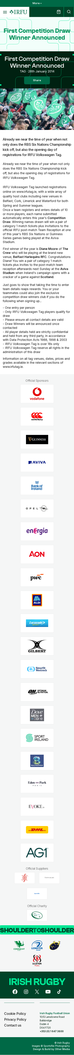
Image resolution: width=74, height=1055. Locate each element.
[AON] (37, 554)
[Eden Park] (37, 783)
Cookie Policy (15, 1014)
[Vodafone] (37, 394)
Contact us (12, 1025)
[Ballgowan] (37, 761)
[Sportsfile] (37, 894)
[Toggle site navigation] (5, 12)
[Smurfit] (37, 669)
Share (37, 80)
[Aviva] (37, 462)
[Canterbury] (37, 416)
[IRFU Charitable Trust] (37, 915)
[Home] (18, 12)
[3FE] (24, 878)
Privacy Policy (15, 1019)
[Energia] (37, 531)
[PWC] (37, 577)
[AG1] (37, 852)
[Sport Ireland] (37, 738)
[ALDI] (37, 600)
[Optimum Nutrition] (37, 692)
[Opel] (37, 508)
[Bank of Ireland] (37, 485)
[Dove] (37, 715)
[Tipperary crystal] (49, 878)
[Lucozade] (37, 623)
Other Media (62, 1049)
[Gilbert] (37, 646)
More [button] (36, 3)
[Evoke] (37, 806)
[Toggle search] (69, 12)
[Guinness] (37, 439)
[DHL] (37, 829)
